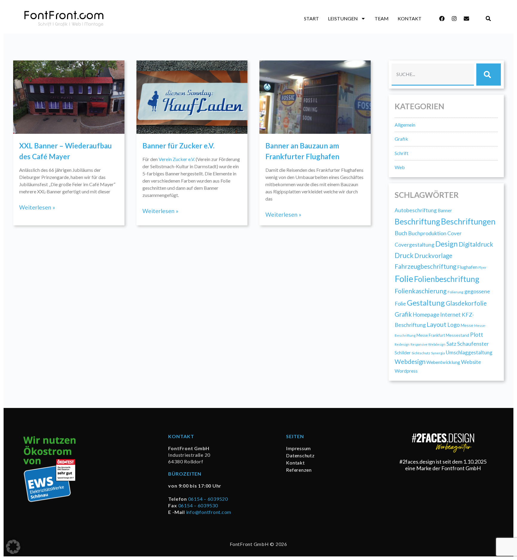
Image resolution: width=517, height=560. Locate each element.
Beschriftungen (468, 221)
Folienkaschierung (421, 291)
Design (446, 243)
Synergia (438, 353)
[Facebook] (442, 18)
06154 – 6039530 (198, 505)
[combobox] (433, 74)
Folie (404, 278)
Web (400, 167)
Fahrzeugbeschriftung (425, 266)
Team (382, 18)
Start (311, 18)
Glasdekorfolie (466, 303)
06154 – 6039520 (208, 499)
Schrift (401, 153)
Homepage (426, 314)
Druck (404, 255)
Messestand (457, 335)
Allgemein (405, 125)
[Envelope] (466, 18)
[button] (488, 18)
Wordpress (406, 371)
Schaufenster (473, 343)
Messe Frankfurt (430, 335)
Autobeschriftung (416, 210)
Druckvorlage (433, 255)
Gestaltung (426, 302)
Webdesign (410, 361)
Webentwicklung (443, 362)
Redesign (402, 344)
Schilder (403, 352)
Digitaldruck (476, 244)
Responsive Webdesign (427, 344)
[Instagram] (454, 18)
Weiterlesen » (37, 207)
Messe (467, 325)
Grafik (401, 139)
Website (471, 362)
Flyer (482, 267)
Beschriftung (417, 221)
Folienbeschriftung (446, 279)
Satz (451, 343)
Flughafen (467, 267)
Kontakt (410, 18)
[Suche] (488, 74)
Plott (476, 334)
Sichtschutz (421, 353)
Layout (436, 324)
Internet (450, 314)
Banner (445, 210)
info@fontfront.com (209, 512)
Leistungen (343, 18)
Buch (401, 233)
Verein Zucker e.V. (177, 159)
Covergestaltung (414, 244)
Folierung (455, 292)
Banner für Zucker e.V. (178, 145)
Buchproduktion (427, 233)
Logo (453, 324)
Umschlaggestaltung (469, 352)
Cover (454, 233)
